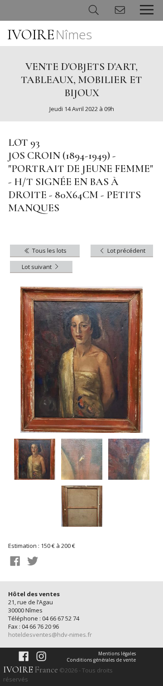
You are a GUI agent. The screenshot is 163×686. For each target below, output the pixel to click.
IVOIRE (49, 34)
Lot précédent (125, 250)
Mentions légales (117, 653)
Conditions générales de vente (101, 660)
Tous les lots (49, 250)
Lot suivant (37, 267)
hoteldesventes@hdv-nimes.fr (50, 634)
